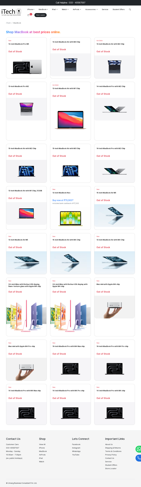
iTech (8, 23)
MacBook (42, 9)
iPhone (30, 9)
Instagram (76, 448)
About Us (109, 444)
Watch (64, 9)
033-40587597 (12, 448)
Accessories (90, 9)
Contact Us (109, 458)
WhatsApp (76, 451)
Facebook (76, 444)
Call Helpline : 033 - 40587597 (70, 2)
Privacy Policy (111, 455)
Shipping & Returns (113, 448)
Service (105, 9)
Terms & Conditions (113, 451)
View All (42, 444)
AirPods (76, 9)
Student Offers (119, 9)
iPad (54, 9)
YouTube (75, 455)
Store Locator (40, 15)
